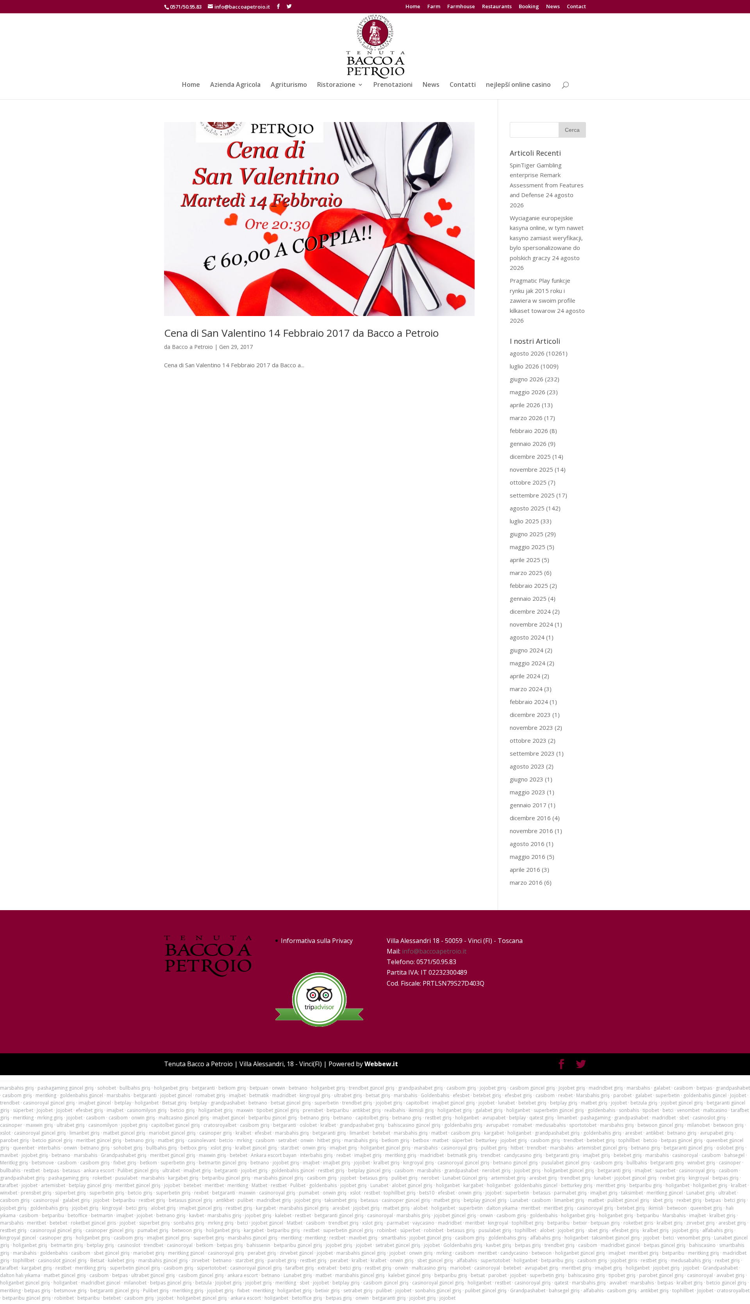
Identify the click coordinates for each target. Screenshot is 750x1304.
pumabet (309, 1192)
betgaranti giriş (329, 1133)
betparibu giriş (645, 1185)
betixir (580, 1223)
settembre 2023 (532, 753)
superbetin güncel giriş (559, 1110)
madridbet (284, 1095)
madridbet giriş (606, 1088)
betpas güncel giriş (682, 1140)
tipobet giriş (622, 1275)
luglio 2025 (524, 521)
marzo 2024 (526, 689)
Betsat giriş (174, 1102)
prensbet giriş (36, 1192)
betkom (148, 1162)
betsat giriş (378, 1095)
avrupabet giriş (717, 1133)
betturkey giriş (577, 1185)
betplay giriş (563, 1102)
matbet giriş (594, 1102)
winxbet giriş (701, 1162)
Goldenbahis (435, 1095)
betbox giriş (193, 1147)
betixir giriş (327, 1290)
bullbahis (637, 1162)
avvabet (618, 1282)
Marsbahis (674, 1215)
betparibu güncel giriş (272, 1117)
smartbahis (393, 1237)
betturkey (486, 1140)
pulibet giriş (494, 1147)
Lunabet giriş (700, 1192)
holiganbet (147, 1102)
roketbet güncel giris (93, 1223)
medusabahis (551, 1125)
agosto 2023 (527, 766)
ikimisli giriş (421, 1110)
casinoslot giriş (709, 1117)
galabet (662, 1088)
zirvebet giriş (700, 1223)
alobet (420, 1208)
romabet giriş (210, 1095)
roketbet (102, 1178)
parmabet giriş (570, 1192)
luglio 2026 (524, 366)
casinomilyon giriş (147, 1110)
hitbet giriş (329, 1140)
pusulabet (126, 1178)
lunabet (506, 1102)
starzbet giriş (249, 1260)
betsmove (43, 1162)
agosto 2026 (527, 353)
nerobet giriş (496, 1170)
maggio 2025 (527, 547)
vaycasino (423, 1223)
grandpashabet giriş (420, 1088)
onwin (278, 1088)
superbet (665, 1170)
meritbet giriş (611, 1185)
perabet (339, 1260)
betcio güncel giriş (52, 1140)
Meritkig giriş (14, 1162)
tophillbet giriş (400, 1192)
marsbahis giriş (17, 1088)
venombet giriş (694, 1237)
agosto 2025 (527, 508)
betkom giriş (232, 1088)
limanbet (567, 1117)
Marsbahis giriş (593, 1095)
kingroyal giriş (315, 1095)
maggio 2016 (527, 856)
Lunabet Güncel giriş (465, 1178)
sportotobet (582, 1125)
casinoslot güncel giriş (62, 1260)
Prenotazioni (392, 85)
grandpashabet (733, 1088)
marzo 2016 (526, 882)
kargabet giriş (183, 1178)
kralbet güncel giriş (256, 1147)
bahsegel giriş (564, 1290)
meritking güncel (664, 1192)
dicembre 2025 (530, 456)
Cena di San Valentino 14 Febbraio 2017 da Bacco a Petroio (301, 333)
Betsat (97, 1260)
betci (667, 1110)
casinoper (11, 1125)
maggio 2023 (527, 792)
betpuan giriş (605, 1223)
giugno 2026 (526, 379)
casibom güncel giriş (532, 1088)
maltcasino (715, 1110)
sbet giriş (663, 1200)
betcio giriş (182, 1110)
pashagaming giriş (68, 1178)
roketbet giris (638, 1223)
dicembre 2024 (530, 611)
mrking (244, 1140)
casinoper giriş (215, 1133)
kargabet (494, 1133)
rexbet (565, 1095)
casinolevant (202, 1140)
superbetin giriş (178, 1162)
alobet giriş (163, 1208)
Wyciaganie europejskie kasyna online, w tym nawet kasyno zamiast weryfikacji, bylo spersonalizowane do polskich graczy (547, 238)
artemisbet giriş (508, 1178)
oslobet (308, 1125)
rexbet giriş (672, 1178)
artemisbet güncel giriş (602, 1147)
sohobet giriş (128, 1147)
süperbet (23, 1110)
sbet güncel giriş (112, 1253)
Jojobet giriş (572, 1088)
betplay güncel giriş (369, 1170)
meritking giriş (400, 1155)
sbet (684, 1117)
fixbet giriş (124, 1162)
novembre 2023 (531, 727)
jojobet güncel (176, 1095)
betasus (71, 1170)
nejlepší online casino (518, 85)
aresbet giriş (543, 1178)
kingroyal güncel (18, 1237)
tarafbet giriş (300, 1267)
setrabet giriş (358, 1290)
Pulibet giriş (156, 1290)
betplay (122, 1102)
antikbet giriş (366, 1110)
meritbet (214, 1185)
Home (412, 7)
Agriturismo (289, 85)
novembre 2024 (531, 624)
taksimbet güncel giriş (616, 1237)
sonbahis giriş (188, 1223)
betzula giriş (643, 1102)
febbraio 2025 (529, 585)
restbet (32, 1170)
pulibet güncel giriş (628, 1200)
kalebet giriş (121, 1260)
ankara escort (99, 1170)
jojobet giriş (493, 1088)
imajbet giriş (343, 1147)
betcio (226, 1140)
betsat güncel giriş (291, 1102)
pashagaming (595, 1117)
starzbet (289, 1147)
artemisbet (53, 1185)
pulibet (245, 1200)
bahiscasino (702, 1245)
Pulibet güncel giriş (138, 1170)
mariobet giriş (148, 1253)
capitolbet (417, 1102)
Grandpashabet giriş (123, 1155)
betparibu (338, 1110)
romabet (522, 1125)
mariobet (460, 1267)
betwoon (677, 1208)
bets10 (426, 1192)
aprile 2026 (525, 405)
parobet (622, 1095)
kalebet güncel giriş (409, 1275)
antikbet (655, 1133)
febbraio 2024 (529, 702)
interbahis (49, 1147)
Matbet (259, 1185)
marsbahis (638, 1088)
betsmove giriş (70, 1290)
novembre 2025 (531, 469)
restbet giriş (438, 1117)
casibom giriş (461, 1088)
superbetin (667, 1095)
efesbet (461, 1095)
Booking (529, 7)
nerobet (430, 1178)
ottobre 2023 (528, 740)
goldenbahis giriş (463, 1125)
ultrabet (171, 1170)
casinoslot (129, 1245)
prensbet (313, 1110)
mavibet (9, 1155)
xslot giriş (221, 1147)
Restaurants (497, 7)
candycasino (514, 1253)
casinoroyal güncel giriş (49, 1102)
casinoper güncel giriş (406, 1200)
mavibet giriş (363, 1237)
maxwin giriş (39, 1125)
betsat (478, 1275)
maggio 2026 (527, 392)
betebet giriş (487, 1095)
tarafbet (9, 1185)
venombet (688, 1110)
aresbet (633, 1133)
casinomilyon (103, 1125)
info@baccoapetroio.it (434, 951)
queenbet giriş (706, 1208)
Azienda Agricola (235, 85)
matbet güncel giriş (124, 1133)
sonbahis (629, 1110)
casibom (683, 1088)
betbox (421, 1140)
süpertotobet (212, 1267)
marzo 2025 (526, 573)
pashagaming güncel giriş (66, 1088)
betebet (381, 1133)
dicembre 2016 (530, 818)
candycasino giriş (523, 1155)
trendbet (10, 1102)
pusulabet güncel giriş (565, 1162)
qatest (561, 1282)
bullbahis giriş (135, 1088)
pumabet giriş (153, 1230)
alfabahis (467, 1260)
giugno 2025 (526, 534)
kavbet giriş (498, 1245)
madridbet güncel (620, 1245)
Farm (433, 7)
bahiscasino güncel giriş (414, 1125)
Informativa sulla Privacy (317, 940)
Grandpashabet (720, 1267)
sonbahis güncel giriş (438, 1290)
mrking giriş (50, 1117)
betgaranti (203, 1088)
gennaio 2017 (528, 805)
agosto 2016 (527, 844)
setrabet (287, 1140)
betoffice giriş (307, 1298)
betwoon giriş (728, 1125)
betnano (298, 1088)
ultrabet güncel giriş (153, 1275)
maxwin (244, 1110)
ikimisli (655, 1208)
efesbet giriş (518, 1095)
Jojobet (738, 1095)
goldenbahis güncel (81, 1095)
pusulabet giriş (495, 1230)
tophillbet (629, 1140)
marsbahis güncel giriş (279, 1178)
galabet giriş (489, 1110)
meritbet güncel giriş (98, 1140)
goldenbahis (601, 1110)
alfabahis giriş (717, 1230)
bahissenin (258, 1245)
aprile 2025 (525, 560)
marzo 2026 (526, 418)
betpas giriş (725, 1178)
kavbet (196, 1215)
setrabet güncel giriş (397, 1245)
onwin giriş (143, 1117)
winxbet (8, 1192)
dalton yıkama (502, 1208)
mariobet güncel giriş (172, 1133)
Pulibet (297, 1185)
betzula (203, 1282)
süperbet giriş (70, 1192)
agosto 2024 (527, 637)
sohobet (106, 1088)
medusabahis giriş (691, 1260)
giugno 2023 (526, 779)
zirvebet (200, 1260)
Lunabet (379, 1185)
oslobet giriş (730, 1147)
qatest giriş (541, 1117)
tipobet (651, 1110)
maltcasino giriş (429, 1267)
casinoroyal (685, 1155)
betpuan (259, 1088)
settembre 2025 (532, 495)
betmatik (259, 1095)
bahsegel (734, 1155)
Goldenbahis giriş (462, 1245)
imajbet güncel (95, 1102)
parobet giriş (14, 1140)
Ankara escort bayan (273, 1155)
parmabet (398, 1223)
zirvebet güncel (296, 1253)
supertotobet (495, 1260)
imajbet (237, 1095)
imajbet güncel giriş (453, 1102)
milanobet (698, 1125)
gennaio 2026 (528, 443)
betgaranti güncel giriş (688, 1147)
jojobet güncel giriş (682, 1102)
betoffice (78, 1215)
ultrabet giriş (348, 1095)
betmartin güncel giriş (223, 1162)
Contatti (463, 85)
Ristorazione (336, 85)
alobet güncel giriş (412, 1185)
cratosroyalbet (220, 1125)
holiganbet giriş (171, 1088)
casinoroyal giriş (459, 1147)
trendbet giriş (357, 1102)
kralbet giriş (386, 1162)
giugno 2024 (526, 650)
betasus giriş (374, 1178)
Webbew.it (381, 1064)
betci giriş (735, 1200)
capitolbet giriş (372, 1117)
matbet (439, 1133)
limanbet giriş (85, 1133)
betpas (704, 1088)
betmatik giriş (462, 1155)
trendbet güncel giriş (372, 1088)
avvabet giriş (730, 1275)
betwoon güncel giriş (661, 1125)
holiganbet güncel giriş (386, 1147)
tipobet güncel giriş (278, 1110)
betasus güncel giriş (190, 1200)
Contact (576, 7)
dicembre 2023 (530, 714)
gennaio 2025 (528, 598)
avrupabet (493, 1117)
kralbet (328, 1125)
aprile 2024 (525, 676)
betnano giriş (315, 1117)
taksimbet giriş (341, 1200)
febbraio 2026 (529, 431)
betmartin (102, 1215)
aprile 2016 (525, 869)
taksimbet (632, 1192)
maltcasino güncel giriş (184, 1117)
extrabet (327, 1267)
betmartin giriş (67, 1245)
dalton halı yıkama (20, 1275)
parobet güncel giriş (661, 1275)
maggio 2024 (527, 663)
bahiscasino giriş (586, 1275)
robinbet (386, 1230)
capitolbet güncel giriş (175, 1125)
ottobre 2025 (528, 482)
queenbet (23, 1147)
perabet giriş (262, 1253)
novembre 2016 (531, 831)
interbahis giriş (316, 1155)
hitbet (517, 1147)
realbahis (394, 1110)
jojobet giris (624, 1260)
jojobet (487, 1102)
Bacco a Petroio (192, 346)
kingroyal (699, 1178)
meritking (46, 1095)
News (553, 7)
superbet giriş (208, 1237)
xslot (5, 1133)
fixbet (243, 1290)
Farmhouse (461, 7)
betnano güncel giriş (515, 1162)
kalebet (283, 1215)
